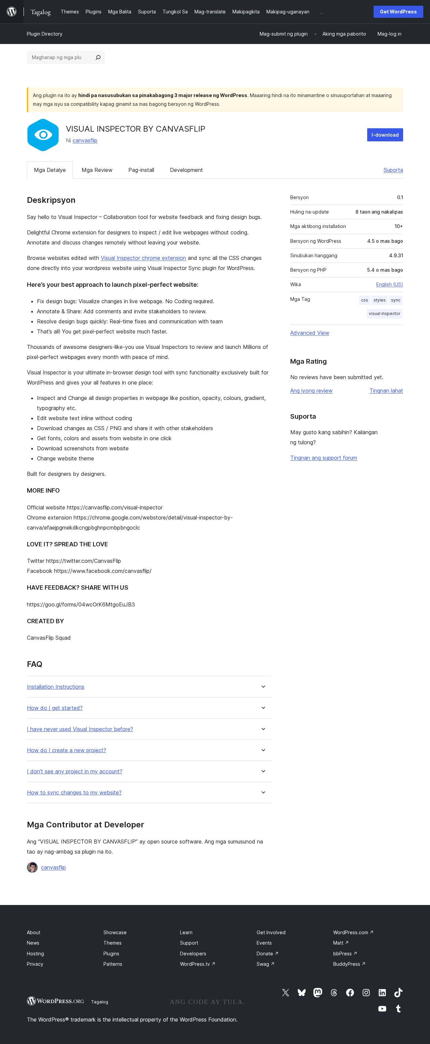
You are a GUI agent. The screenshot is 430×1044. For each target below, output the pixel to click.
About (33, 932)
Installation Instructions (55, 687)
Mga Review (97, 170)
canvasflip (85, 140)
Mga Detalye (50, 170)
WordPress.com (353, 932)
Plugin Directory (44, 34)
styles (380, 300)
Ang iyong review (311, 390)
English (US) (389, 284)
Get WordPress (398, 11)
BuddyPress (349, 964)
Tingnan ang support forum (323, 457)
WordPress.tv (198, 964)
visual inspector (384, 313)
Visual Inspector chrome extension (143, 258)
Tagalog (99, 1001)
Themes (112, 943)
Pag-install (141, 170)
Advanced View (309, 332)
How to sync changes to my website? (74, 792)
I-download (385, 135)
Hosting (35, 953)
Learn (186, 932)
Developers (193, 953)
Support (189, 943)
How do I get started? (55, 708)
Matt (341, 943)
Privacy (35, 964)
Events (264, 943)
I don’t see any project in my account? (74, 771)
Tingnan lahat (386, 390)
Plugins (111, 953)
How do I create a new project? (66, 750)
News (33, 943)
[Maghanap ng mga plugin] (98, 57)
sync (395, 300)
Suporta (393, 170)
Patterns (112, 964)
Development (186, 170)
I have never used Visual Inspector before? (80, 729)
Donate (268, 953)
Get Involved (271, 932)
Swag (266, 964)
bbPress (345, 953)
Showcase (115, 932)
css (364, 300)
